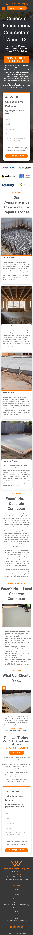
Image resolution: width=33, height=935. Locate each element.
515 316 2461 (16, 748)
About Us (16, 892)
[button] (3, 8)
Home (16, 889)
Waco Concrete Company (18, 4)
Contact (16, 894)
